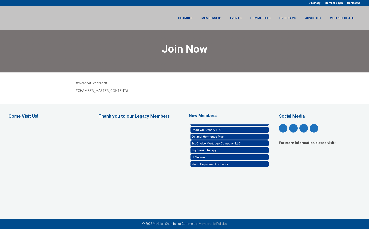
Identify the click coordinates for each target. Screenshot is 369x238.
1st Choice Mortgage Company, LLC (216, 142)
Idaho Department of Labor (210, 162)
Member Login (334, 2)
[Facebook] (283, 128)
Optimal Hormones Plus (208, 135)
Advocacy (313, 18)
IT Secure (198, 155)
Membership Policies (213, 223)
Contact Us (353, 2)
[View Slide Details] (139, 139)
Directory (314, 2)
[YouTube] (293, 128)
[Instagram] (303, 128)
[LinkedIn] (314, 128)
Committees (260, 18)
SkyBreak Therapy (204, 148)
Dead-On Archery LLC (206, 128)
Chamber (185, 18)
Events (236, 18)
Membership (211, 18)
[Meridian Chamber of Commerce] (36, 18)
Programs (287, 18)
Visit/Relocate (342, 18)
